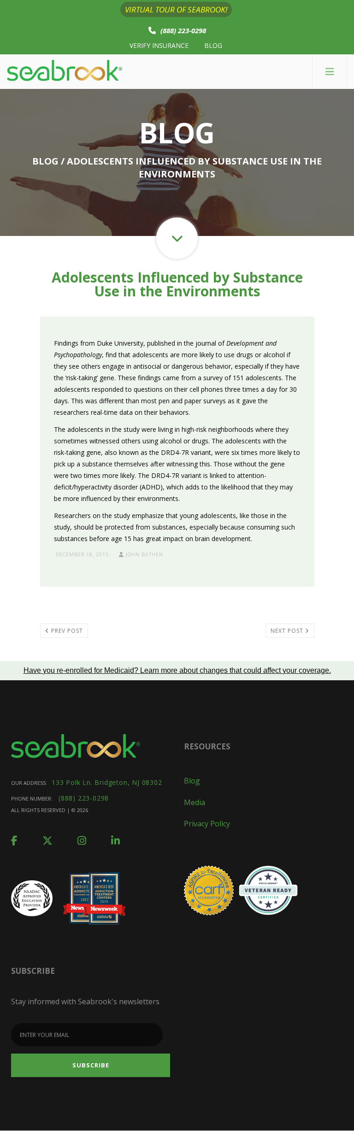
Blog (213, 45)
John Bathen (143, 554)
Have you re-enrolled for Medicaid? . (177, 670)
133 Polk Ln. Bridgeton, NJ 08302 (107, 782)
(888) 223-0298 (183, 30)
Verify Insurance (159, 45)
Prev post (66, 631)
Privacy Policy (207, 824)
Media (194, 802)
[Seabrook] (64, 71)
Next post (288, 631)
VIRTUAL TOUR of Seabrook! (176, 9)
